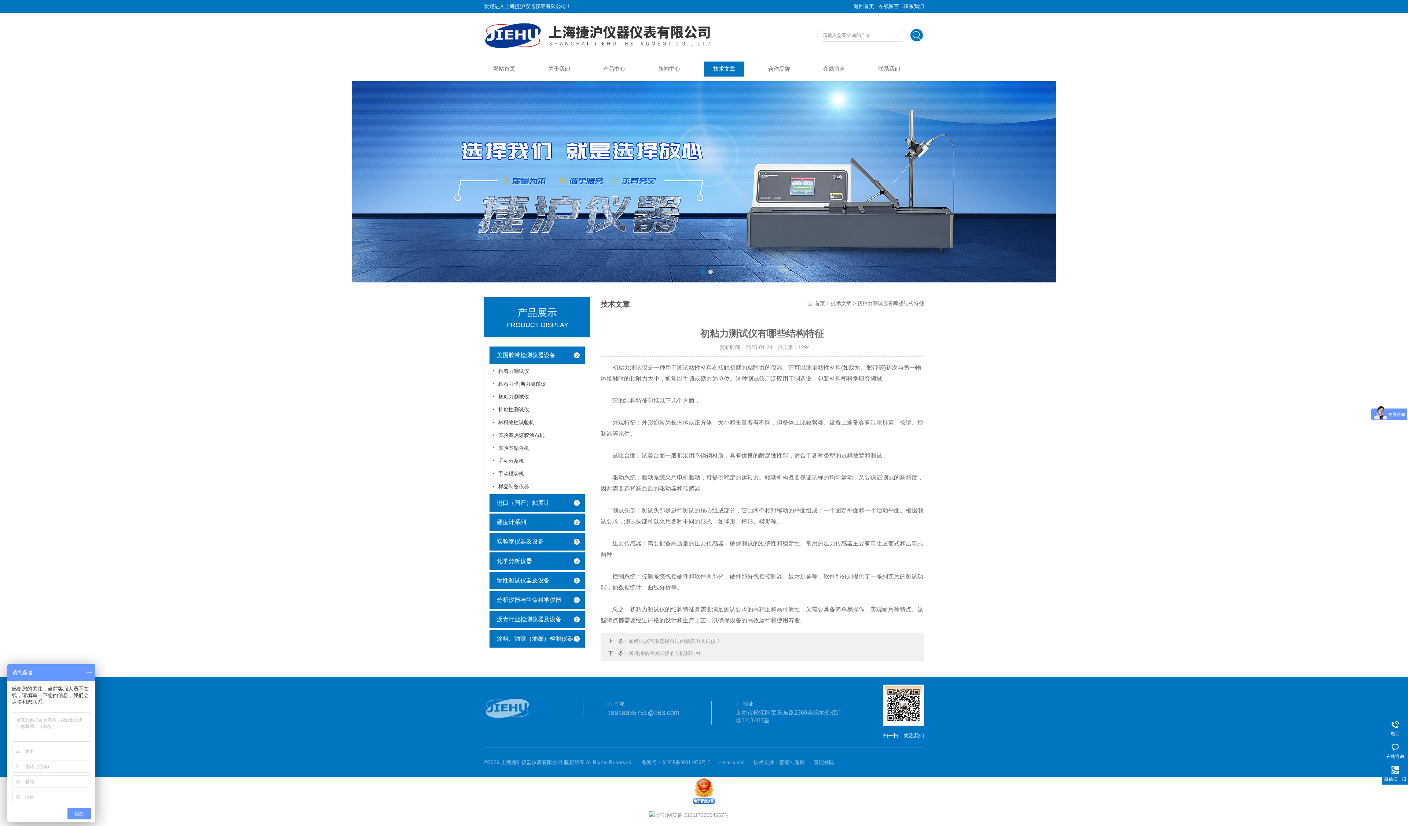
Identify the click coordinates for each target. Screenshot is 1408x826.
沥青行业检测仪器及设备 (529, 619)
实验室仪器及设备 (520, 541)
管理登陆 (824, 762)
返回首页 (864, 6)
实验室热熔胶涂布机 (521, 435)
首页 (820, 303)
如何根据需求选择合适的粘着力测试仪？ (674, 641)
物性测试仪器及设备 (523, 580)
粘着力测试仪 (513, 371)
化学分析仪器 (514, 561)
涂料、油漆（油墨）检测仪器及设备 (542, 639)
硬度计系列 (511, 522)
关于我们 (559, 69)
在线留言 (889, 6)
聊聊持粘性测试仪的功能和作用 (664, 653)
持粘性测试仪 (513, 409)
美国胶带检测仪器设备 (526, 355)
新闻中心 (669, 69)
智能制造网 (792, 762)
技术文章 (724, 69)
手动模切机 (511, 474)
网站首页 (504, 69)
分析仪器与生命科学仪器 (529, 600)
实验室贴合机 (513, 448)
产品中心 (614, 69)
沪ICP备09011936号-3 (686, 762)
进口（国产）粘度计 (523, 503)
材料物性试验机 (516, 422)
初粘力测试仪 (513, 397)
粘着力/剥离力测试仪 (522, 384)
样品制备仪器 (513, 486)
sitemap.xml (732, 762)
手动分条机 (511, 461)
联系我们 (913, 6)
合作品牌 (779, 69)
